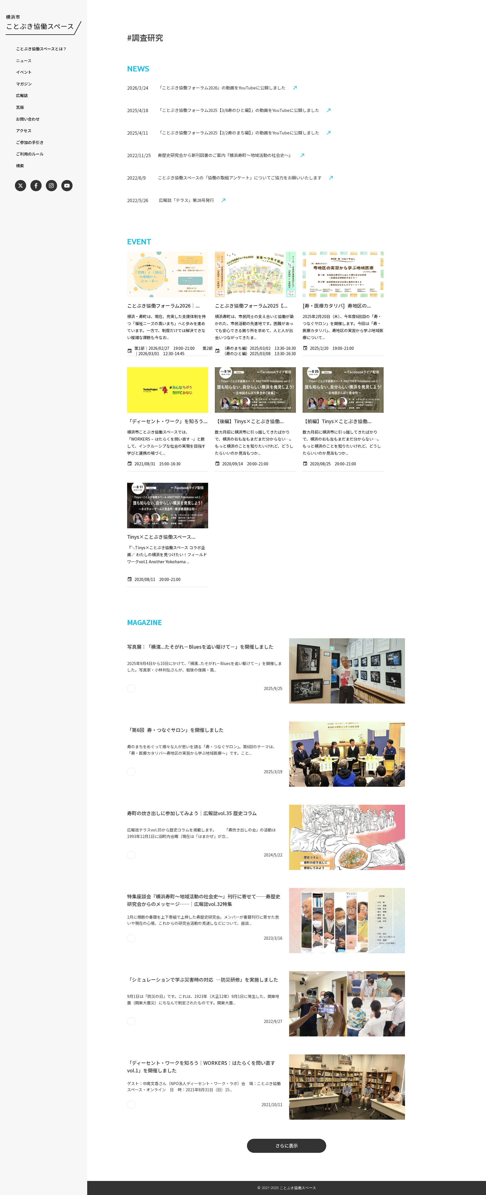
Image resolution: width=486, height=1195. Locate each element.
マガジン (24, 84)
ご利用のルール (30, 154)
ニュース (24, 60)
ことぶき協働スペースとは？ (41, 48)
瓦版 (20, 107)
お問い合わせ (28, 119)
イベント (24, 72)
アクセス (24, 130)
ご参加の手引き (30, 142)
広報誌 (22, 95)
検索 (20, 165)
